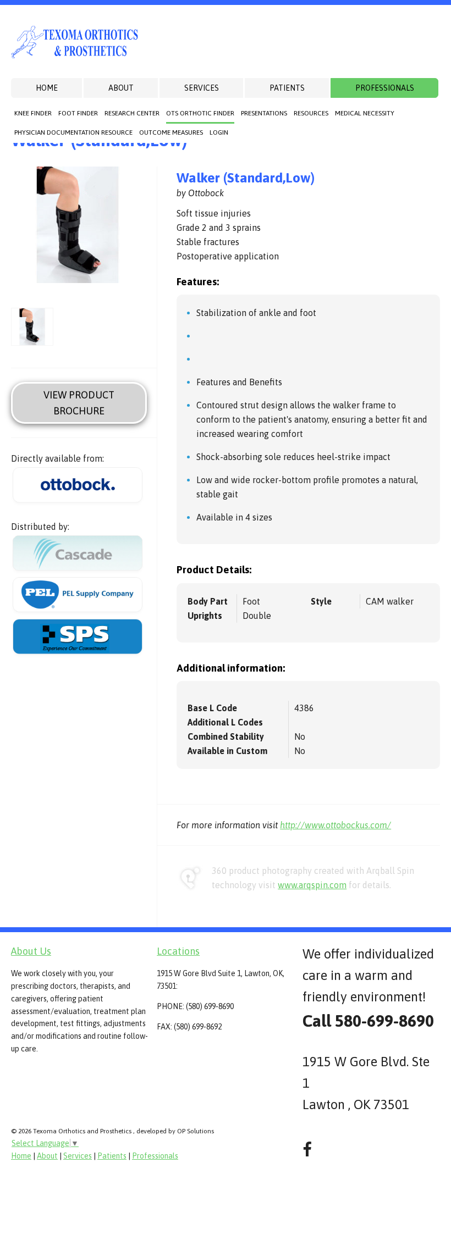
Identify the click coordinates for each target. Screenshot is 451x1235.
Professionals (384, 88)
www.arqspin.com (312, 885)
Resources (311, 113)
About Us (31, 951)
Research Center (132, 113)
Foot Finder (78, 113)
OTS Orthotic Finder (200, 113)
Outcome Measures (171, 132)
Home (47, 88)
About (121, 88)
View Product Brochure (78, 403)
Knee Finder (33, 113)
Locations (178, 951)
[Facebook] (307, 1149)
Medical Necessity (364, 113)
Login (219, 132)
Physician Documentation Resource (73, 132)
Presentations (264, 113)
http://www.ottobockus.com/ (335, 825)
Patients (287, 88)
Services (201, 88)
